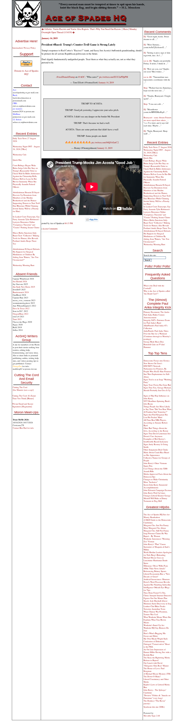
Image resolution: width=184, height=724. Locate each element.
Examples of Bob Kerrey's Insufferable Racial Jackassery (156, 440)
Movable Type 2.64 (152, 715)
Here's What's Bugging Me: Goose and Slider (155, 634)
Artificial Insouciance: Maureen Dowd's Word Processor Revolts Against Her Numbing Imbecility (157, 582)
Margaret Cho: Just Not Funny (156, 525)
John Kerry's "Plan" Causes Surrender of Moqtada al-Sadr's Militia (157, 547)
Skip (145, 87)
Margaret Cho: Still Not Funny (156, 530)
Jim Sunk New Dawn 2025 (24, 286)
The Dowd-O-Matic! (152, 676)
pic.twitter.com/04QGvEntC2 (105, 142)
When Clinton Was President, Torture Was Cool (155, 613)
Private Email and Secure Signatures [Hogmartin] (22, 405)
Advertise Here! (26, 41)
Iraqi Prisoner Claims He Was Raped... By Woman (156, 534)
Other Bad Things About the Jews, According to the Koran (156, 429)
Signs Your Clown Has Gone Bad (157, 385)
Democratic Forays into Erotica (156, 360)
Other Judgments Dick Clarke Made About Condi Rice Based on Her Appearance (156, 452)
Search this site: (150, 255)
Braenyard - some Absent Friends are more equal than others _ (157, 118)
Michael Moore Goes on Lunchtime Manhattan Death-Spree (156, 560)
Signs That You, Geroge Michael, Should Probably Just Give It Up (157, 389)
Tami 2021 (17, 319)
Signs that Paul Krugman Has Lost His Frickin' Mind (156, 416)
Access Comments (50, 228)
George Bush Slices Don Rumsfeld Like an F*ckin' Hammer (154, 344)
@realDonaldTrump (65, 76)
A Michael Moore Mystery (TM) (157, 673)
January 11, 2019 (104, 148)
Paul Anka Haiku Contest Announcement (154, 316)
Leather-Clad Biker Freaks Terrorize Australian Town (154, 607)
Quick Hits (17, 160)
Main (125, 29)
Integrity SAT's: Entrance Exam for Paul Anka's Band (157, 321)
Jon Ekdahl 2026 (20, 281)
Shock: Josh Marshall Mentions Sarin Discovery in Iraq (157, 602)
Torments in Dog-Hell (153, 501)
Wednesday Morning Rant (23, 265)
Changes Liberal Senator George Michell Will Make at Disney (157, 497)
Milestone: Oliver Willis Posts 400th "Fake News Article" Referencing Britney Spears (156, 568)
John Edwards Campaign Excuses (157, 490)
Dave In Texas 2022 (21, 308)
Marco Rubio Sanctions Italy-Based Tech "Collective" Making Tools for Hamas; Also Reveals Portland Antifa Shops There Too (26, 238)
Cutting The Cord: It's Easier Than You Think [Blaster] (24, 397)
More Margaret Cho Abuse (155, 528)
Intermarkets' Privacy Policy (24, 47)
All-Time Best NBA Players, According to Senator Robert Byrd (155, 423)
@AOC (81, 76)
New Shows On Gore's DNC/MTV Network (153, 364)
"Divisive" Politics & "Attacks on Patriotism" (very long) (157, 696)
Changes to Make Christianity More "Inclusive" (156, 480)
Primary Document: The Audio (156, 312)
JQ (145, 36)
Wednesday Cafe (19, 154)
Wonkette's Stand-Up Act (154, 625)
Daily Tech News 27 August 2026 (158, 147)
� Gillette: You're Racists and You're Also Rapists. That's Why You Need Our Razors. (81, 29)
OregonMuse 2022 (20, 313)
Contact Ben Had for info (23, 428)
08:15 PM (69, 223)
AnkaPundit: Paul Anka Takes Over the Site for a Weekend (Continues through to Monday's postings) (157, 335)
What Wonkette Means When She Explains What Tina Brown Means (157, 620)
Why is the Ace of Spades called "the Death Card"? (157, 292)
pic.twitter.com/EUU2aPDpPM (113, 76)
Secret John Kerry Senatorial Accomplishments (155, 486)
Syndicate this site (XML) (154, 706)
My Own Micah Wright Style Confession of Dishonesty (156, 640)
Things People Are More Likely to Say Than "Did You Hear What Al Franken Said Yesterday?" (157, 409)
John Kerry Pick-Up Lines (154, 492)
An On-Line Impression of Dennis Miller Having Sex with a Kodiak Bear (157, 652)
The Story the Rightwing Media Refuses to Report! (157, 659)
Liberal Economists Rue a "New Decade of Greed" (157, 575)
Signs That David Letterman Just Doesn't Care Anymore (157, 434)
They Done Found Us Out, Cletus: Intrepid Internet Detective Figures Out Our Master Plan (158, 595)
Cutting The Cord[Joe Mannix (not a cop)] (23, 388)
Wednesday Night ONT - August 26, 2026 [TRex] (26, 147)
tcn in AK (148, 60)
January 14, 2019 (106, 82)
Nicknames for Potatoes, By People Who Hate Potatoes (157, 370)
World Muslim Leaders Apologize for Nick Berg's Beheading (158, 553)
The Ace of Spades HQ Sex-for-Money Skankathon (157, 515)
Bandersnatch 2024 (21, 292)
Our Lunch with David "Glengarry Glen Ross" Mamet (156, 664)
